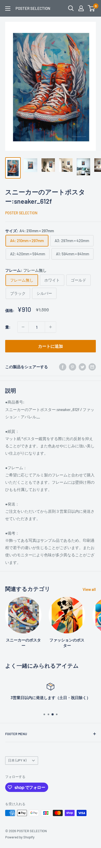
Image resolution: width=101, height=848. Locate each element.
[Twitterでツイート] (82, 367)
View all (89, 589)
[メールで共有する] (92, 367)
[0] (91, 8)
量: (7, 327)
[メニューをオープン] (7, 8)
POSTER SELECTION (21, 213)
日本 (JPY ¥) (17, 760)
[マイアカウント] (81, 8)
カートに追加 (50, 346)
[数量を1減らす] (23, 327)
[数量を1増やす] (50, 327)
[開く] (71, 8)
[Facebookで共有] (62, 367)
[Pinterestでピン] (72, 367)
